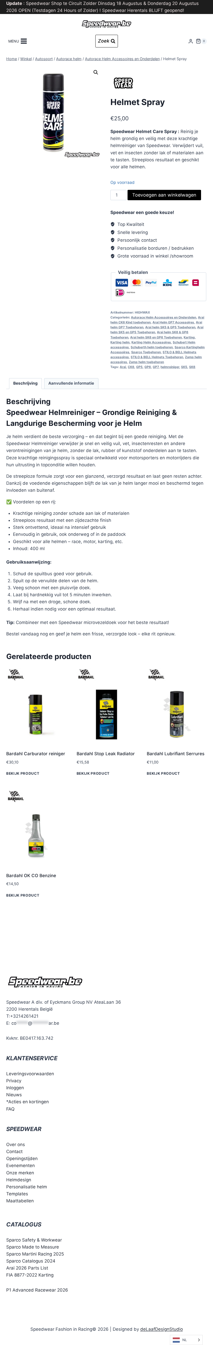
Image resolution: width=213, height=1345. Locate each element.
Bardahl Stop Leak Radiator (106, 753)
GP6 (147, 367)
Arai (123, 367)
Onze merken (20, 1172)
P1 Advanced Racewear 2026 (37, 1290)
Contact (14, 1151)
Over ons (15, 1144)
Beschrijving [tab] (25, 383)
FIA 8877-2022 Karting (30, 1275)
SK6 (192, 367)
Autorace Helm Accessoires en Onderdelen (163, 317)
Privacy (13, 1080)
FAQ (10, 1109)
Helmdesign (18, 1179)
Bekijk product (22, 773)
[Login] (190, 41)
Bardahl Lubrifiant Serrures (175, 753)
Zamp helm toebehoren (146, 362)
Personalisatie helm (26, 1186)
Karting (189, 337)
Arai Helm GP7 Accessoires (173, 322)
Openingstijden (22, 1158)
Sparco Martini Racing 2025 (35, 1254)
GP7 (156, 367)
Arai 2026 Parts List (27, 1268)
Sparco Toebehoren (146, 352)
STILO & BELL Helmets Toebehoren (157, 357)
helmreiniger (170, 367)
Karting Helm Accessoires (151, 342)
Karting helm (120, 342)
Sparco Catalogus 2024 (30, 1261)
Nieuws (14, 1094)
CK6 (131, 367)
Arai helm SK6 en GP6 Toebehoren (156, 337)
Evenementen (20, 1165)
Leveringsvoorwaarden (30, 1073)
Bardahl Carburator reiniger (35, 753)
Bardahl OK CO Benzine (31, 875)
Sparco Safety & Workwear (34, 1240)
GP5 (139, 367)
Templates (17, 1193)
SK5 (184, 367)
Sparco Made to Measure (32, 1247)
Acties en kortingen (28, 1101)
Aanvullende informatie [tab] (71, 383)
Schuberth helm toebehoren (152, 347)
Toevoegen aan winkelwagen (164, 195)
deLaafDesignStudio (161, 1329)
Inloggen (15, 1087)
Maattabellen (20, 1200)
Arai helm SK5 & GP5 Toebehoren (170, 327)
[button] (96, 72)
